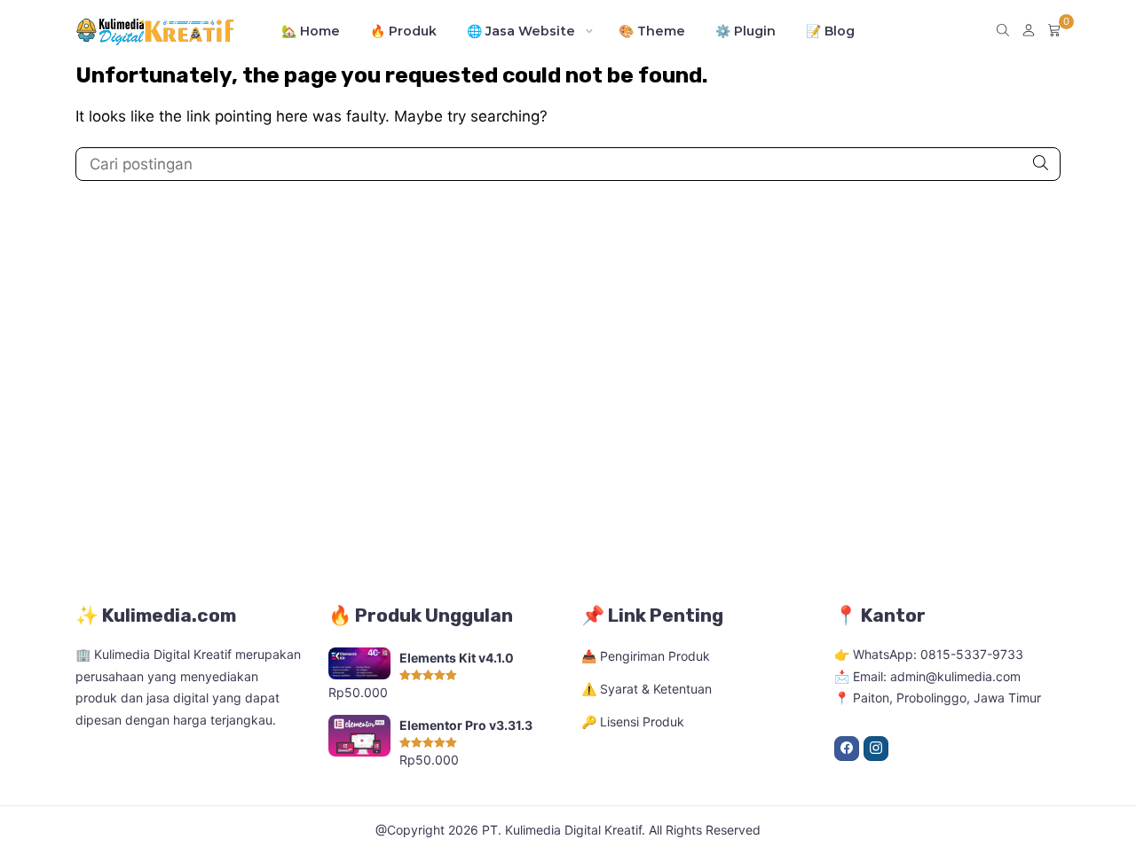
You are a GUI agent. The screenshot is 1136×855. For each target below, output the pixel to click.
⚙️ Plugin (745, 31)
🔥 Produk (403, 31)
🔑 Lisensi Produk (632, 721)
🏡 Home (310, 31)
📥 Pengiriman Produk (645, 655)
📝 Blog (830, 31)
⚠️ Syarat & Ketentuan (646, 688)
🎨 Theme (652, 31)
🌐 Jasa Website (521, 31)
